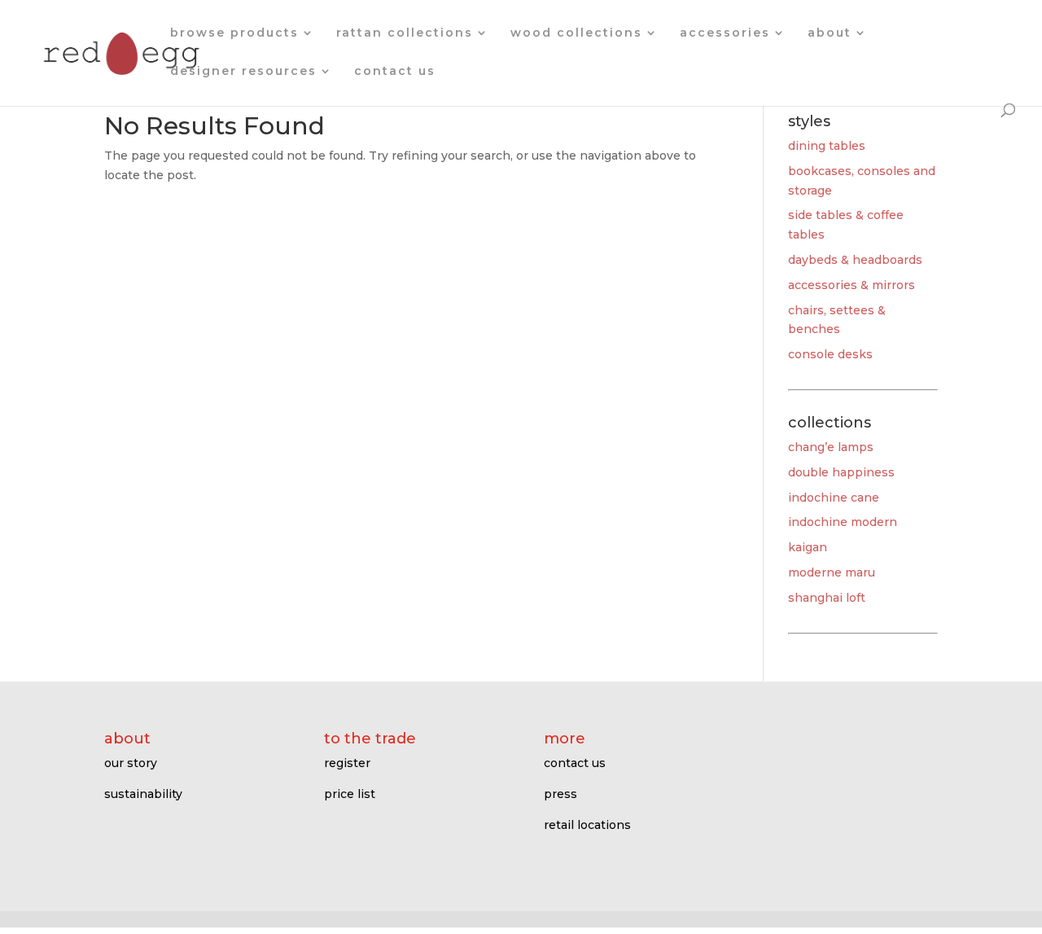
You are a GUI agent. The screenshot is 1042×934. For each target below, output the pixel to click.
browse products (234, 33)
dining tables (826, 145)
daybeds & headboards (855, 259)
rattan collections (404, 33)
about (830, 33)
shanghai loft (826, 597)
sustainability (143, 794)
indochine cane (833, 497)
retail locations (587, 825)
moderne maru (831, 572)
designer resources (243, 71)
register (347, 763)
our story (130, 763)
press (560, 794)
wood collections (576, 33)
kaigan (807, 547)
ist (368, 794)
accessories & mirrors (851, 285)
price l (342, 794)
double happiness (841, 472)
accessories (725, 33)
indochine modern (842, 522)
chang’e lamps (830, 447)
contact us (395, 71)
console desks (830, 354)
